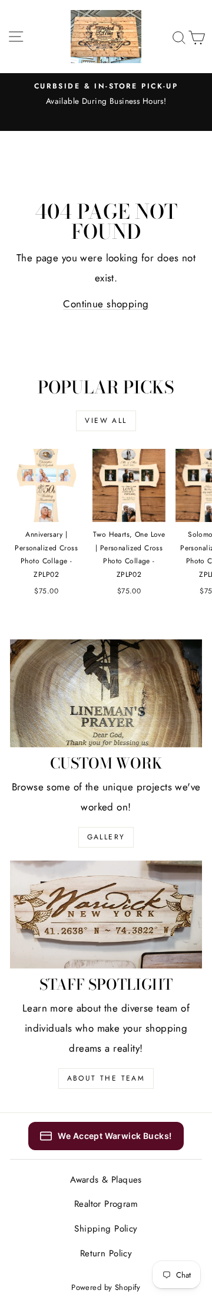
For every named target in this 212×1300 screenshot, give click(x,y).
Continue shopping (105, 304)
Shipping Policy (105, 1228)
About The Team (106, 1078)
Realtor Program (106, 1203)
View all (106, 420)
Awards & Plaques (106, 1179)
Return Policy (106, 1253)
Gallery (106, 837)
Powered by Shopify (106, 1287)
